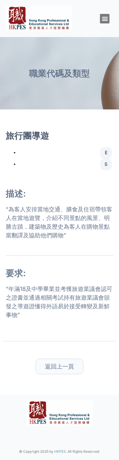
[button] (104, 18)
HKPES (60, 451)
